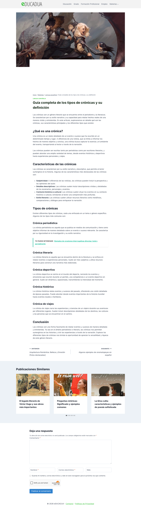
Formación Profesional (90, 4)
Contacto (69, 504)
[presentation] (33, 385)
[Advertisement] (70, 78)
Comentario (35, 438)
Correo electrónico (67, 470)
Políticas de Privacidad (84, 504)
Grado (76, 4)
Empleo (104, 4)
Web (89, 470)
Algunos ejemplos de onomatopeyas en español (95, 352)
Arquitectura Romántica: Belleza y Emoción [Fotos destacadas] (47, 352)
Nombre (34, 470)
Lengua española (39, 98)
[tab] (66, 415)
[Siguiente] (121, 393)
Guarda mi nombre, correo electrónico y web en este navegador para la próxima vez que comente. (69, 476)
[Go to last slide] (19, 393)
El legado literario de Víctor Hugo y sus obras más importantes (31, 404)
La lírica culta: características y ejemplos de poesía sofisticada (108, 404)
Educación (67, 4)
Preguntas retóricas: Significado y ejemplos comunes (68, 404)
